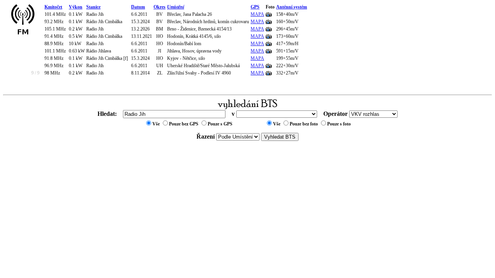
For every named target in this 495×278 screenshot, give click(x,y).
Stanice (93, 7)
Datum (138, 7)
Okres (160, 7)
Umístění (175, 7)
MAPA (257, 14)
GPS (255, 7)
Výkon (75, 7)
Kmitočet (53, 7)
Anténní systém (291, 7)
